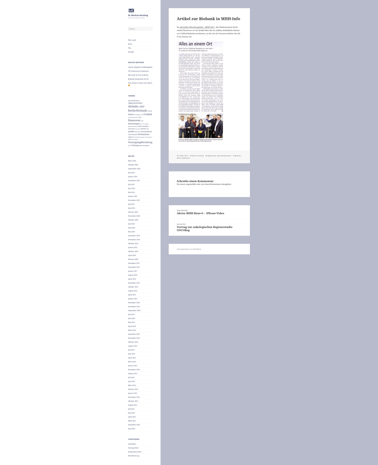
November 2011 (134, 397)
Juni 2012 (131, 381)
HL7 (141, 124)
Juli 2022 (131, 184)
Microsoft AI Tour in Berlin (138, 75)
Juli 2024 (131, 173)
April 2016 (132, 279)
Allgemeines (211, 156)
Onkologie (145, 126)
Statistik (136, 137)
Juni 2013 (131, 354)
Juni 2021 (131, 208)
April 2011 (132, 417)
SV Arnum (141, 137)
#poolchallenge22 (134, 101)
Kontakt (131, 52)
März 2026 (132, 161)
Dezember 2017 (134, 263)
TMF (129, 139)
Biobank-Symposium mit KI (138, 79)
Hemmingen (134, 123)
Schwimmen (143, 134)
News (130, 44)
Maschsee (130, 126)
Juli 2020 (131, 224)
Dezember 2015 (134, 283)
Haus (142, 121)
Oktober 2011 (133, 401)
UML (132, 139)
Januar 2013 (132, 366)
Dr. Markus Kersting (138, 15)
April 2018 (132, 255)
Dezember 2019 (134, 236)
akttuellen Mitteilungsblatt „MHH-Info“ (197, 27)
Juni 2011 (131, 413)
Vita (129, 48)
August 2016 (132, 275)
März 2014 (132, 330)
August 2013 (132, 346)
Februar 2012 (133, 389)
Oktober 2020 (133, 220)
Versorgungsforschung (140, 142)
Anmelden (132, 444)
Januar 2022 (132, 196)
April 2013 (132, 358)
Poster (143, 129)
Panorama (137, 129)
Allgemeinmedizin (135, 103)
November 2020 (134, 216)
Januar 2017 (132, 271)
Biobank (141, 110)
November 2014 (134, 306)
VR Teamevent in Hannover (138, 71)
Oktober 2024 (133, 165)
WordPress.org (133, 456)
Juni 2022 (131, 188)
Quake (131, 131)
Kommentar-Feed (134, 452)
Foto (142, 114)
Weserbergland (144, 145)
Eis (135, 114)
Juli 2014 (131, 314)
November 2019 (134, 240)
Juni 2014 (131, 318)
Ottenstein (131, 129)
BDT (142, 106)
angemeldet (191, 184)
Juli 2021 (131, 204)
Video (129, 145)
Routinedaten (146, 131)
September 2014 (134, 310)
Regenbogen (138, 131)
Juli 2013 (131, 350)
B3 (139, 107)
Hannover (134, 120)
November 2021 (134, 200)
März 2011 (132, 421)
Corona (149, 111)
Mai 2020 (131, 232)
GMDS (139, 117)
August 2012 (132, 373)
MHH (140, 126)
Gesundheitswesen (133, 117)
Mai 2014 (131, 322)
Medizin (135, 126)
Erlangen (138, 114)
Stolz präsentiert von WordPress (189, 249)
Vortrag (135, 145)
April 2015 (132, 295)
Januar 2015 (132, 299)
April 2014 (132, 326)
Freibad (148, 114)
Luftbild (146, 124)
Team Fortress (148, 137)
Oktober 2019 (133, 243)
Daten (131, 114)
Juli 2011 (131, 409)
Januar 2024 (132, 176)
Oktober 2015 (133, 287)
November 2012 (134, 369)
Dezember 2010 (134, 425)
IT (143, 124)
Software (131, 137)
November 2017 (134, 267)
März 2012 (132, 385)
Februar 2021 (133, 212)
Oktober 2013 (133, 342)
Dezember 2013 (134, 334)
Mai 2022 (131, 192)
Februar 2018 (133, 259)
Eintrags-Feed (133, 448)
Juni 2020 (131, 228)
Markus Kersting (197, 156)
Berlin (132, 110)
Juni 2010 (131, 429)
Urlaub (136, 139)
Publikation (185, 158)
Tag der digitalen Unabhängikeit (140, 67)
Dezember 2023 (134, 180)
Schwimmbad (132, 134)
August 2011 (132, 405)
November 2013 (134, 338)
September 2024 (134, 169)
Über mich (132, 40)
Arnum (133, 106)
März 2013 (132, 362)
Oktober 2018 (133, 251)
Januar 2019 (132, 247)
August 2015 (132, 291)
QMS (147, 129)
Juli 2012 (131, 377)
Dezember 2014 (134, 303)
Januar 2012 (132, 393)
